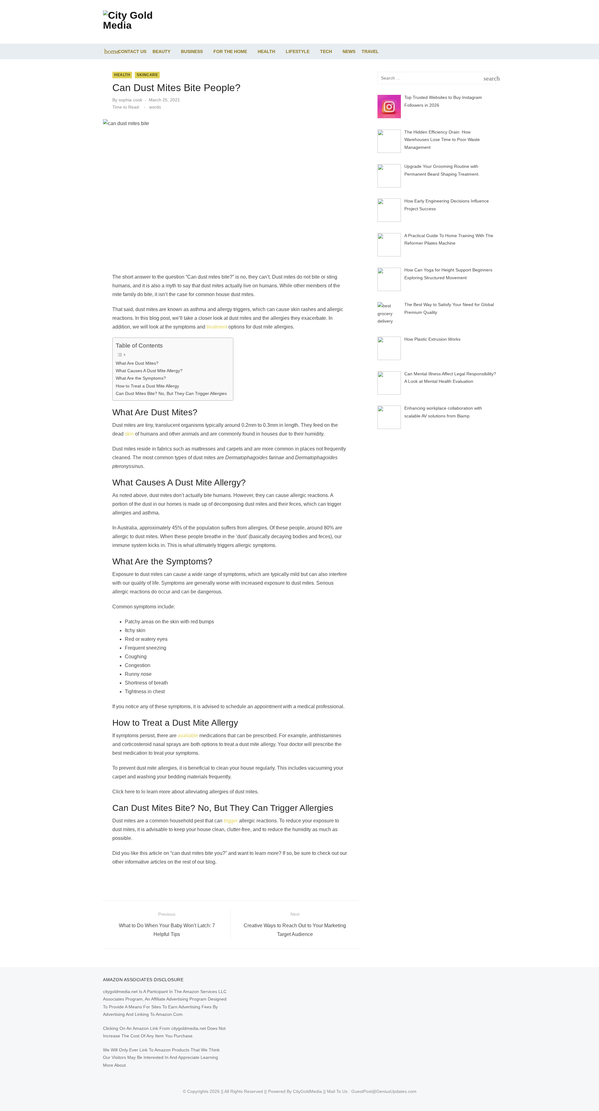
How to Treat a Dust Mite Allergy (147, 385)
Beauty (161, 51)
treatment (217, 326)
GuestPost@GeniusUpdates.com (383, 1091)
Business (192, 51)
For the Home (230, 51)
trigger (231, 820)
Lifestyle (297, 51)
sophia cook (130, 99)
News (349, 51)
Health (266, 51)
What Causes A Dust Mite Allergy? (149, 370)
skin (129, 433)
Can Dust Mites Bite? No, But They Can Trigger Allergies (171, 393)
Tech (326, 51)
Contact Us (132, 51)
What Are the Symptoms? (141, 378)
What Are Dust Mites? (137, 363)
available (188, 735)
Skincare (147, 75)
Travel (370, 51)
